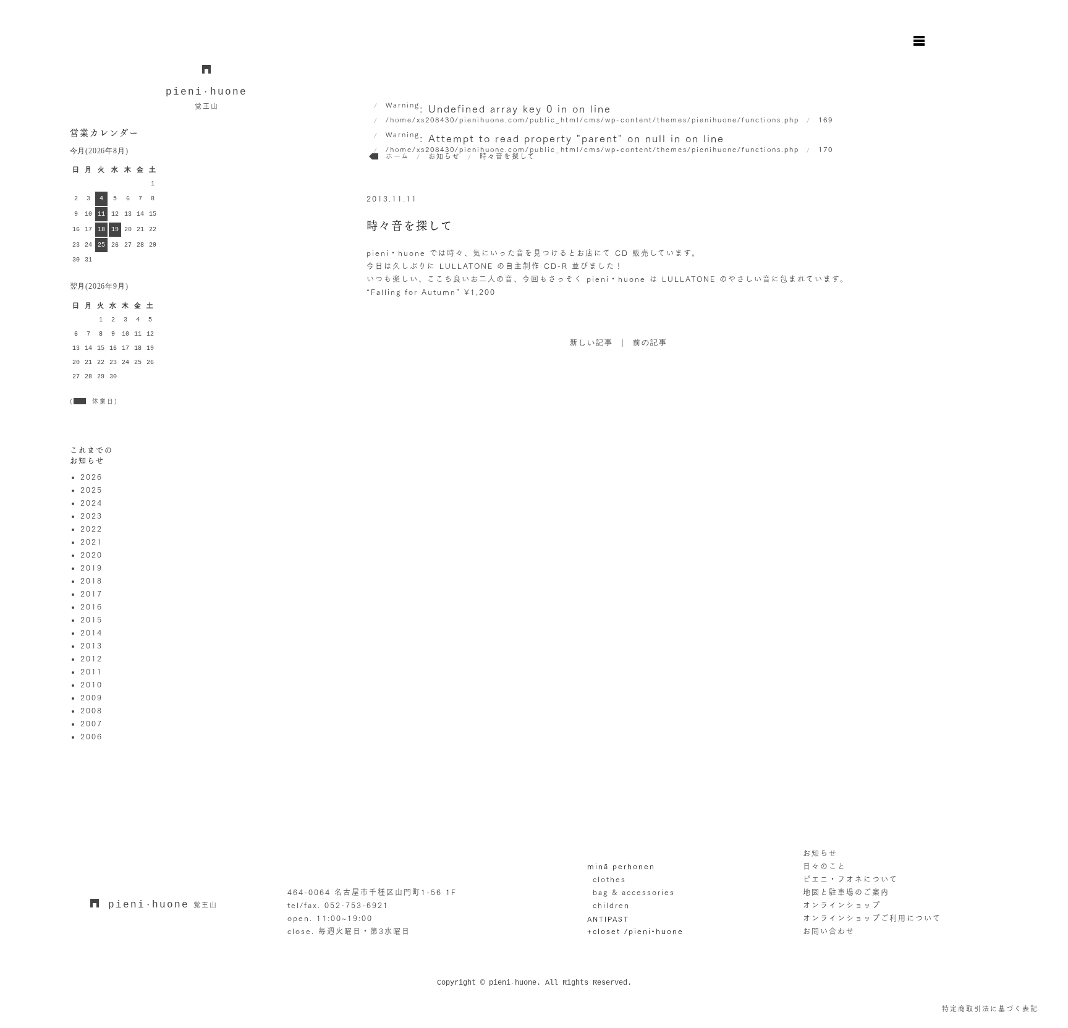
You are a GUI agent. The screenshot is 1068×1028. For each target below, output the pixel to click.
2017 (91, 593)
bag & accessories (634, 892)
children (611, 905)
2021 (91, 541)
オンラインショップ (842, 905)
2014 (91, 632)
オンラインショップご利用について (872, 918)
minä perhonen (621, 866)
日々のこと (824, 866)
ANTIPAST (608, 918)
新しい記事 (591, 343)
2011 (91, 671)
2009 (91, 697)
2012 (91, 658)
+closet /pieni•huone (635, 931)
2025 (91, 489)
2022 (91, 528)
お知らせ (820, 853)
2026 (91, 476)
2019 (91, 567)
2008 (91, 710)
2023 (91, 515)
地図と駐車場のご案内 (846, 892)
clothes (609, 879)
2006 (91, 736)
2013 (91, 645)
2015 (91, 619)
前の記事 (650, 343)
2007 (91, 723)
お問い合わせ (829, 931)
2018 (91, 580)
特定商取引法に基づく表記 (990, 1008)
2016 (91, 606)
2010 (91, 684)
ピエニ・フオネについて (850, 879)
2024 (91, 502)
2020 (91, 554)
